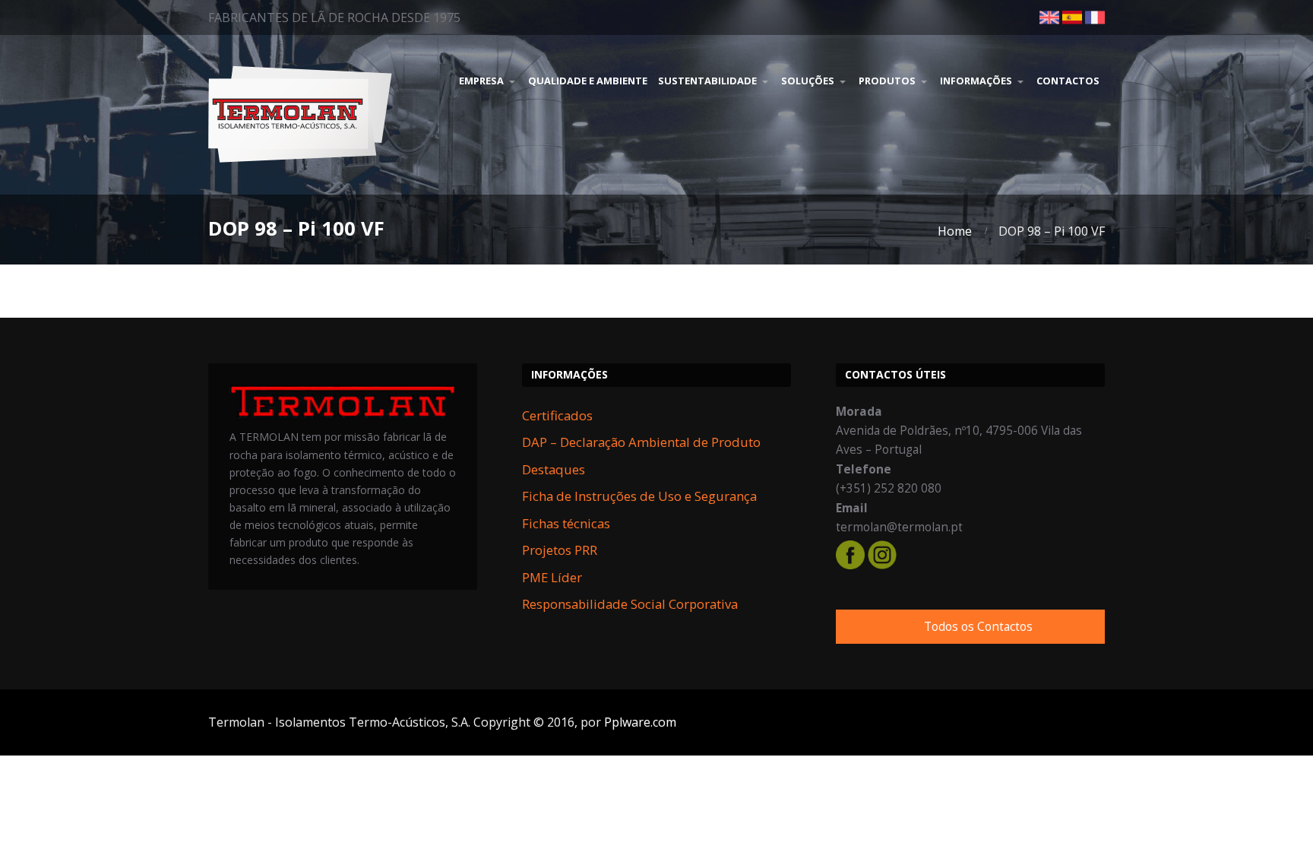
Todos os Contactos (978, 627)
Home (955, 231)
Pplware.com (640, 722)
